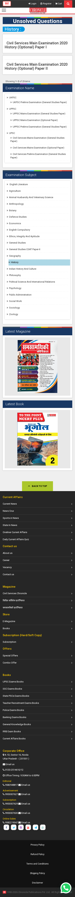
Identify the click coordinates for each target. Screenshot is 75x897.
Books (6, 628)
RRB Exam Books (12, 731)
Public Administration (20, 294)
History (14, 262)
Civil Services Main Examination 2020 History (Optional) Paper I (36, 45)
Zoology (13, 314)
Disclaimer (37, 882)
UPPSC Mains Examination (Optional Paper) (35, 120)
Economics (15, 223)
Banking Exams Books (14, 717)
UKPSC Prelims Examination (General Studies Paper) (40, 102)
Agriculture (15, 191)
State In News (10, 525)
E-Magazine (9, 621)
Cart (59, 3)
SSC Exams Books (12, 688)
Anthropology (16, 203)
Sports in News (11, 518)
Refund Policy (37, 854)
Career (6, 560)
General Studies (17, 242)
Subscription (9, 642)
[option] (37, 366)
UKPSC (12, 97)
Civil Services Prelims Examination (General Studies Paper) (38, 156)
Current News (10, 503)
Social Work (15, 301)
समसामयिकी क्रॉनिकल (13, 607)
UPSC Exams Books (13, 681)
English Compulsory (19, 229)
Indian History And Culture (22, 268)
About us (7, 553)
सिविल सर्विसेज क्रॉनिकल (14, 600)
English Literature (18, 184)
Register (47, 3)
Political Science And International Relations (32, 281)
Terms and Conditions (37, 864)
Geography (15, 255)
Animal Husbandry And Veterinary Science (31, 197)
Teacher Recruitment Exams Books (21, 703)
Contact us (8, 574)
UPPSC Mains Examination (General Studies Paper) (39, 113)
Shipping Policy (37, 873)
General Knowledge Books (17, 724)
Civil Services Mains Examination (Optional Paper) (38, 147)
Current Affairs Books (14, 738)
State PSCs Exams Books (16, 696)
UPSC (12, 133)
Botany (12, 210)
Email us (10, 764)
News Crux (8, 511)
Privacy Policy (37, 845)
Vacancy (7, 567)
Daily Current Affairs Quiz (16, 539)
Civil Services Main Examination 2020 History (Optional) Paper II (36, 66)
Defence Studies (18, 216)
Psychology (15, 288)
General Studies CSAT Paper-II (24, 249)
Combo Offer (10, 662)
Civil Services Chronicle (15, 593)
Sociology (14, 307)
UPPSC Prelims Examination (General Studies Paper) (40, 126)
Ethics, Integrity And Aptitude (24, 236)
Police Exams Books (13, 710)
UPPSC (12, 108)
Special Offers (10, 655)
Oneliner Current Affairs (15, 532)
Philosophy (15, 275)
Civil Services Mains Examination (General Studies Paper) (37, 139)
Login (33, 3)
